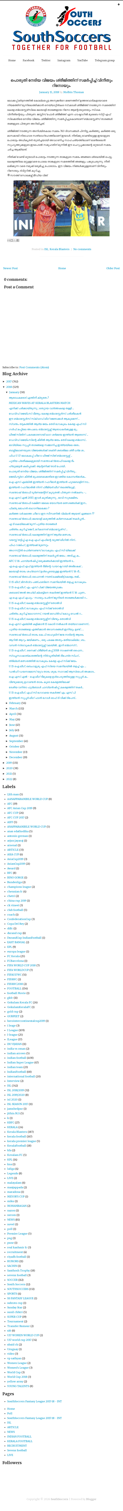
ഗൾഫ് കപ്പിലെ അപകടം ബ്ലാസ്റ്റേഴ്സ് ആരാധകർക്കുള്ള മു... (43, 429)
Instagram (63, 60)
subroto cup (15, 1303)
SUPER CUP (14, 1316)
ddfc (10, 928)
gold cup (12, 1011)
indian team (15, 1067)
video (10, 1353)
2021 (9, 773)
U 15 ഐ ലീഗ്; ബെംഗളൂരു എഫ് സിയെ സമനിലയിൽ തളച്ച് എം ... (47, 666)
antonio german (17, 836)
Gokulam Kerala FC (19, 1002)
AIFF (10, 822)
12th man (13, 794)
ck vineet (13, 905)
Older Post (113, 268)
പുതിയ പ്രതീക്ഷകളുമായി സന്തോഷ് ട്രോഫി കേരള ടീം (41, 461)
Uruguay (12, 1349)
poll (9, 1229)
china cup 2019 (16, 900)
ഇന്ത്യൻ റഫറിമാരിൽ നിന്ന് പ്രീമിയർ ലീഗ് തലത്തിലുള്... (42, 487)
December (15, 757)
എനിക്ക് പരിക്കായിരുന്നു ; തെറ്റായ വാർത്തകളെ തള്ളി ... (41, 408)
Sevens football (17, 1450)
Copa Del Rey (15, 923)
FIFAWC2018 (15, 984)
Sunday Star (14, 1307)
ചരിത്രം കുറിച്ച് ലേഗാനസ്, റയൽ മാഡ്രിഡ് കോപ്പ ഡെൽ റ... (45, 613)
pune (10, 1242)
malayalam (14, 1182)
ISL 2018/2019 (15, 1090)
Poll (9, 1413)
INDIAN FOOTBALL (19, 1436)
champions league (19, 886)
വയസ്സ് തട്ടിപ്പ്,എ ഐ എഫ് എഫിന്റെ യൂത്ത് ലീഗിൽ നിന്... (42, 540)
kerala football (16, 1136)
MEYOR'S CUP (16, 1196)
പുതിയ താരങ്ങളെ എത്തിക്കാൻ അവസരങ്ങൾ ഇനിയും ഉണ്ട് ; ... (46, 629)
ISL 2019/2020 (16, 1094)
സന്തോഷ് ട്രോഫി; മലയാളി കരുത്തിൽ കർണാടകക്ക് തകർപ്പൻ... (47, 518)
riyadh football (16, 1256)
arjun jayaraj (15, 840)
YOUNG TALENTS (18, 1386)
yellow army (15, 1381)
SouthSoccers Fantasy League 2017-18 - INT (34, 1401)
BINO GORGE (15, 877)
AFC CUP (12, 812)
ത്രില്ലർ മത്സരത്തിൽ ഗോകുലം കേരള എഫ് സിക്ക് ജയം (43, 661)
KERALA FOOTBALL (20, 1441)
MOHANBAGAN (17, 1205)
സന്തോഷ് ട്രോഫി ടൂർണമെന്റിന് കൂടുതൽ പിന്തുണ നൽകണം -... (47, 492)
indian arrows (16, 1053)
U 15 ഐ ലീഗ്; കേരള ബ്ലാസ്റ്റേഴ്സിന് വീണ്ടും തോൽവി (40, 618)
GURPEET (13, 1016)
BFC (9, 872)
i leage (11, 1025)
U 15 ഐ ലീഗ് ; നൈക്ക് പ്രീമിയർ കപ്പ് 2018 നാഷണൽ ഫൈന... (46, 650)
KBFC (10, 1122)
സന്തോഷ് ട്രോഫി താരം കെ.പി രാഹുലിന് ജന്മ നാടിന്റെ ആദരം (46, 634)
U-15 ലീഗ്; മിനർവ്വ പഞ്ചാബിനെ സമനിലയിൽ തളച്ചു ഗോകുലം (47, 582)
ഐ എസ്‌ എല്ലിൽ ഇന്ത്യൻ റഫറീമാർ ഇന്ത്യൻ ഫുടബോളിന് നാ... (49, 482)
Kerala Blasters (60, 249)
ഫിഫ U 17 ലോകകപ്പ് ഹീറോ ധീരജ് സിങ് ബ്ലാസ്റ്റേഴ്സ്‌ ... (40, 455)
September (16, 741)
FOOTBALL (14, 988)
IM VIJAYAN (14, 1044)
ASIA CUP (13, 854)
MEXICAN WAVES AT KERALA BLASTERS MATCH (39, 403)
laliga (11, 1168)
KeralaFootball (16, 1145)
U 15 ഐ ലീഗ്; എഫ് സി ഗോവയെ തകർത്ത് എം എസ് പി (42, 692)
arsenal (12, 845)
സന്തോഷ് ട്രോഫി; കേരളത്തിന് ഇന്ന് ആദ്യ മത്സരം (40, 534)
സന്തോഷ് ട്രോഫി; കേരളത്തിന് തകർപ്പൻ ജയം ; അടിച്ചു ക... (44, 555)
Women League (17, 1363)
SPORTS (12, 1293)
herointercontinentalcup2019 (26, 1020)
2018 (9, 387)
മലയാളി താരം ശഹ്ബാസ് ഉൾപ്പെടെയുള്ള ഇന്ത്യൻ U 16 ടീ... (45, 571)
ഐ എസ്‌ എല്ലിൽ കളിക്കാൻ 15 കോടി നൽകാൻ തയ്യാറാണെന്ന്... (49, 624)
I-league (12, 1034)
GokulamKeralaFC (19, 1007)
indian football (16, 1057)
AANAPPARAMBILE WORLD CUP (27, 799)
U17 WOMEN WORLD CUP (23, 1335)
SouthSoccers (59, 1499)
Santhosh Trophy (18, 1270)
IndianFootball (16, 1071)
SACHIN (12, 1265)
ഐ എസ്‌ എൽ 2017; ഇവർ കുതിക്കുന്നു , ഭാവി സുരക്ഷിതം (43, 497)
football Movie (16, 993)
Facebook (28, 60)
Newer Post (10, 268)
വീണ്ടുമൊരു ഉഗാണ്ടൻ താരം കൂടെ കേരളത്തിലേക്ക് (39, 682)
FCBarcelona (15, 960)
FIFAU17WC (14, 974)
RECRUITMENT (17, 1445)
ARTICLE (13, 849)
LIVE (10, 1178)
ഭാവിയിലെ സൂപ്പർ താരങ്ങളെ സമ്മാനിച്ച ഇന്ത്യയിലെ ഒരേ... (44, 445)
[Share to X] (14, 240)
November (15, 752)
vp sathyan (14, 1358)
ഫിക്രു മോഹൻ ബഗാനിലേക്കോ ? (29, 508)
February (15, 703)
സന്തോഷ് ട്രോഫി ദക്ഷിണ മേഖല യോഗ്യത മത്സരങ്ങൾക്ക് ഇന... (48, 503)
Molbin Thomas (73, 92)
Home (12, 60)
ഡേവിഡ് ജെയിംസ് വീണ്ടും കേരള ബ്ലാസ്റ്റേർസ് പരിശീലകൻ (45, 413)
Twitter (45, 60)
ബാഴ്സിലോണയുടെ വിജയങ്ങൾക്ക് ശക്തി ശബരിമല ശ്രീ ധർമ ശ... (47, 450)
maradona (13, 1191)
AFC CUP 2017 (15, 817)
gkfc (10, 997)
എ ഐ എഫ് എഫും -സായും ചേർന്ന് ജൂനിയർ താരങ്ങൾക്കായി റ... (48, 597)
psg (9, 1238)
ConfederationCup (19, 919)
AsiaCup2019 (15, 859)
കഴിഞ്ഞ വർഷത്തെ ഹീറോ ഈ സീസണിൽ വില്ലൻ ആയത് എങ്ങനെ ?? (51, 513)
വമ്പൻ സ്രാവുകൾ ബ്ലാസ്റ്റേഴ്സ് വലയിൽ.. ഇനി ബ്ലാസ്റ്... (43, 645)
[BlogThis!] (11, 240)
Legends (12, 1173)
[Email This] (8, 240)
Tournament (15, 1321)
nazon (11, 1210)
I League (12, 1030)
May (12, 719)
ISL (46, 249)
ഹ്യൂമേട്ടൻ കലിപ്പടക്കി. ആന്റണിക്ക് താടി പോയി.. (37, 466)
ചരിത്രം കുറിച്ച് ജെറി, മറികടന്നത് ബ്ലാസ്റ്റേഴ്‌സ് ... (38, 529)
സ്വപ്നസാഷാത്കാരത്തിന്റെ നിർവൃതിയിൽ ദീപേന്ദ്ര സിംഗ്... (44, 655)
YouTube (82, 60)
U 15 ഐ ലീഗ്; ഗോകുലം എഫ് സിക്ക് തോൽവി (36, 608)
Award (11, 868)
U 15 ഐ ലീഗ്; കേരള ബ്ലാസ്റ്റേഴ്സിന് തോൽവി (35, 603)
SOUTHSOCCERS (17, 1289)
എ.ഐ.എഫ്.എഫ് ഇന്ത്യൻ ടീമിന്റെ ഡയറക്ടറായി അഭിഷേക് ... (46, 566)
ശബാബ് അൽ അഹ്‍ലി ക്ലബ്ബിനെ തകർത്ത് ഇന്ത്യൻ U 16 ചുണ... (47, 592)
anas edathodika (18, 831)
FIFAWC (12, 979)
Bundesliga (14, 882)
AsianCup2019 (16, 863)
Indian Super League (20, 1062)
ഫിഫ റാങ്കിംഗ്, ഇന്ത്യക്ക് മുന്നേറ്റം (28, 545)
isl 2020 (12, 1099)
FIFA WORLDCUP (18, 970)
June (12, 724)
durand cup (14, 933)
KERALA (12, 1127)
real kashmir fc (17, 1247)
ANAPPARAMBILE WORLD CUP (26, 826)
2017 (9, 381)
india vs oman (16, 1048)
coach (11, 914)
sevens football (17, 1275)
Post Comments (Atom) (34, 367)
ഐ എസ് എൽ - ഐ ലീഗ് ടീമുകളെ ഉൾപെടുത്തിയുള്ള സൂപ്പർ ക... (48, 676)
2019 (9, 762)
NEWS (11, 1219)
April (12, 714)
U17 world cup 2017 (19, 1339)
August (13, 735)
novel (10, 1224)
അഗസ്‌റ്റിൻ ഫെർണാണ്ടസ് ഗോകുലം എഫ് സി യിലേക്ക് (42, 550)
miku (10, 1201)
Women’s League (18, 1367)
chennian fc (15, 891)
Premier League (17, 1233)
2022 (9, 779)
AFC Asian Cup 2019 (19, 808)
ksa (9, 1164)
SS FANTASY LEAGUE (20, 1298)
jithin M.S (13, 1113)
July (11, 730)
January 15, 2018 (49, 92)
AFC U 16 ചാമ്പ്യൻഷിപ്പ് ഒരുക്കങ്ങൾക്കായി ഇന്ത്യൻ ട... (41, 561)
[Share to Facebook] (17, 240)
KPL (9, 1159)
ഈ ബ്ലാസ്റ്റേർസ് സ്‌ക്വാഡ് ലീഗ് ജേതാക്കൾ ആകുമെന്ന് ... (44, 418)
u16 (9, 1330)
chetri (11, 896)
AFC (9, 803)
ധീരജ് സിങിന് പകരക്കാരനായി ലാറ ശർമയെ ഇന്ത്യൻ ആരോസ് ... (48, 434)
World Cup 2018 (17, 1376)
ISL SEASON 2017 (17, 1104)
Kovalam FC (15, 1155)
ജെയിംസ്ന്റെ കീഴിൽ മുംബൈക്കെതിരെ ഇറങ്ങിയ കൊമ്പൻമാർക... (47, 476)
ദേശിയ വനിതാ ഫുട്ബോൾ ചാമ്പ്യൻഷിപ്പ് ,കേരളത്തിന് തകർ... (46, 687)
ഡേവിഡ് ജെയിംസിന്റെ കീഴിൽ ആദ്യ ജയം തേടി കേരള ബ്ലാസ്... (48, 439)
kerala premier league (21, 1141)
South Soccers (16, 1284)
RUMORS (13, 1261)
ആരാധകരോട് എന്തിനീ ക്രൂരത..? (29, 397)
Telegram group (105, 60)
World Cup (14, 1372)
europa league (16, 951)
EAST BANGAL (16, 942)
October (14, 746)
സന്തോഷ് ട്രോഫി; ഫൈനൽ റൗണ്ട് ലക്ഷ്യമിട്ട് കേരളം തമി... (44, 576)
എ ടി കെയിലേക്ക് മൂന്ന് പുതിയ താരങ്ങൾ (33, 524)
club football (15, 910)
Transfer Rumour (18, 1326)
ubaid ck (12, 1344)
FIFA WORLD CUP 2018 (21, 965)
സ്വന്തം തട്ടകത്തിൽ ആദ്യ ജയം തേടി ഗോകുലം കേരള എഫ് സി (47, 424)
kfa (9, 1150)
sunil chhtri (15, 1312)
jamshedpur (15, 1108)
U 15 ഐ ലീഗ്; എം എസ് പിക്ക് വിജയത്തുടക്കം (36, 587)
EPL (9, 946)
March (13, 708)
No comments (82, 249)
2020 (9, 768)
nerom (11, 1215)
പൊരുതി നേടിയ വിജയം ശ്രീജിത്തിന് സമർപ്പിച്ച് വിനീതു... (42, 471)
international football (21, 1076)
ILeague (12, 1039)
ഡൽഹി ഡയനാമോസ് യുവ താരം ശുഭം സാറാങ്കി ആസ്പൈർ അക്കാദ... (52, 671)
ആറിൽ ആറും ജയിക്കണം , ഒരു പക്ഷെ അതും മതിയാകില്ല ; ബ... (47, 640)
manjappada (15, 1187)
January (14, 392)
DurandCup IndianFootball (24, 937)
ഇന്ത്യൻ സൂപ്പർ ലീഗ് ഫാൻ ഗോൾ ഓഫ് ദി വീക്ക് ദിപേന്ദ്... (42, 697)
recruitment (15, 1252)
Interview (13, 1081)
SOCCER (12, 1279)
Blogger (91, 1499)
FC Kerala (13, 956)
